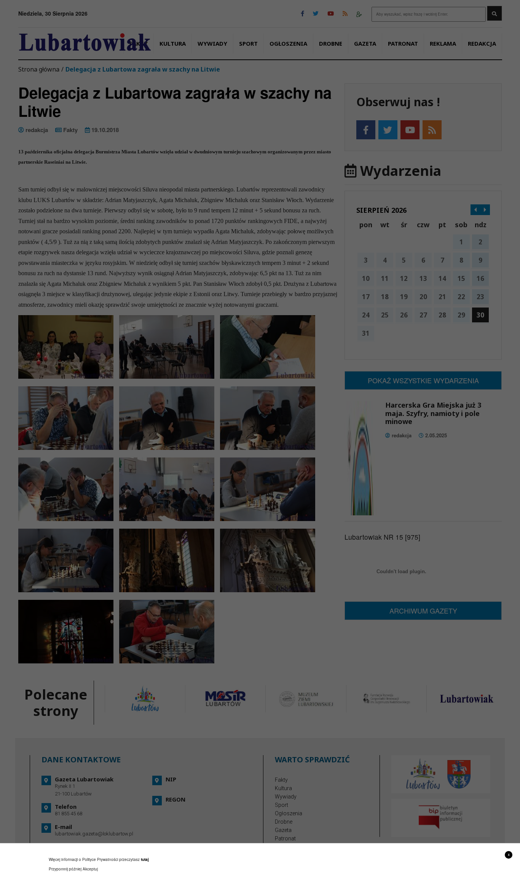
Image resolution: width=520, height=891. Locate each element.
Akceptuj (90, 869)
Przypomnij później (65, 869)
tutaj (145, 859)
